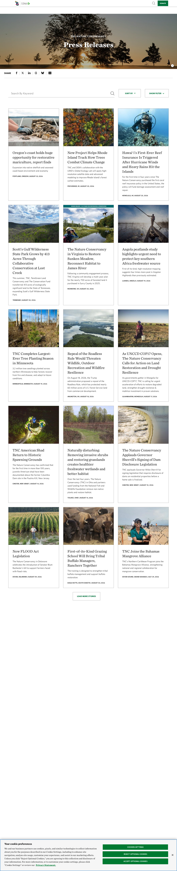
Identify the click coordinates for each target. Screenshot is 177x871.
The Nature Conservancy (88, 36)
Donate (163, 3)
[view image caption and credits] (172, 65)
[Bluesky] (42, 73)
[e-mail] (50, 73)
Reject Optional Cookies (135, 854)
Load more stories (86, 596)
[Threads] (36, 73)
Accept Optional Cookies (135, 861)
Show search (153, 3)
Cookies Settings (135, 847)
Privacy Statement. (46, 865)
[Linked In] (29, 73)
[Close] (173, 855)
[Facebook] (16, 73)
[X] (23, 73)
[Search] (112, 93)
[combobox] (130, 93)
